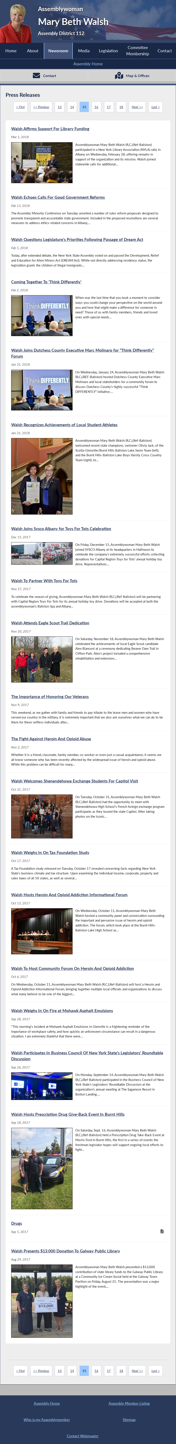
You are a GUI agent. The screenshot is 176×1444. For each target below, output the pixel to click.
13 (60, 107)
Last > (156, 107)
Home (11, 50)
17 (109, 107)
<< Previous (41, 107)
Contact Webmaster (83, 1436)
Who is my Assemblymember (47, 1419)
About (32, 50)
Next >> (137, 107)
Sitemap (129, 1419)
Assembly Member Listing (129, 1403)
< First (20, 107)
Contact (165, 50)
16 (96, 107)
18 (121, 107)
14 (72, 107)
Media (84, 50)
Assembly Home (88, 63)
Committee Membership (137, 50)
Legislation (108, 50)
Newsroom (58, 50)
